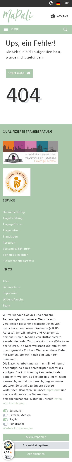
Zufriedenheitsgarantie (18, 261)
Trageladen (10, 236)
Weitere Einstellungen (18, 428)
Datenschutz (11, 287)
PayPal (13, 419)
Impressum (10, 293)
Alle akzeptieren (36, 437)
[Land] (58, 3)
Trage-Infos (10, 230)
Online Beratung (14, 212)
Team (6, 305)
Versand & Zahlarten (17, 249)
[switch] (8, 457)
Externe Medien (20, 415)
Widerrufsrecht (13, 299)
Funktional (16, 424)
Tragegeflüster (12, 224)
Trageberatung (13, 218)
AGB (6, 281)
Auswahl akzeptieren (36, 445)
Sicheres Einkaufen (15, 255)
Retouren (9, 242)
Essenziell (16, 411)
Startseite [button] (16, 73)
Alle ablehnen (36, 454)
